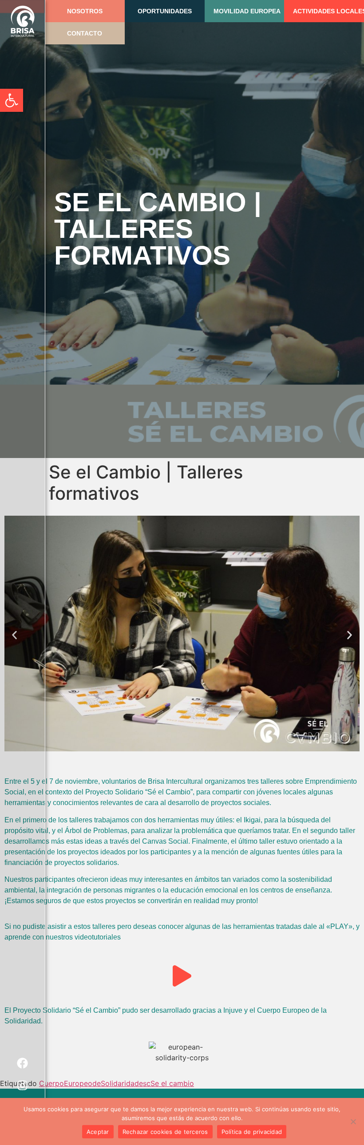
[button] (11, 100)
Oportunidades (165, 11)
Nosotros (85, 11)
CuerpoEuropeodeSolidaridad (89, 1083)
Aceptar (98, 1131)
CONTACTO (84, 33)
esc (144, 1083)
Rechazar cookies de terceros (165, 1131)
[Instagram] (23, 1085)
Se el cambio (172, 1083)
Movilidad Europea (247, 11)
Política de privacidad (252, 1131)
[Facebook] (23, 1063)
